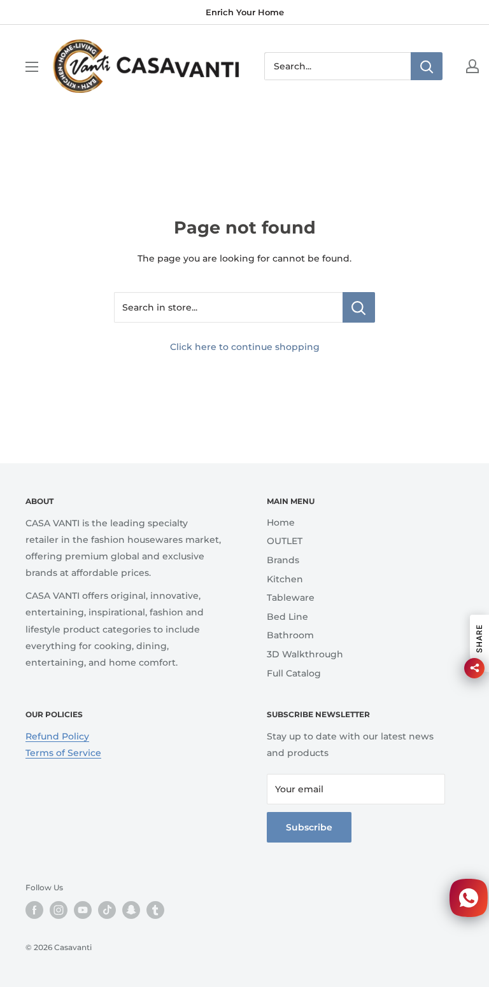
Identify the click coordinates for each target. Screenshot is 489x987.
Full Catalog (294, 673)
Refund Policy (57, 736)
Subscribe (309, 827)
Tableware (291, 597)
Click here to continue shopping (245, 347)
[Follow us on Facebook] (34, 910)
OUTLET (284, 541)
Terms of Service (63, 753)
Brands (283, 560)
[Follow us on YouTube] (83, 910)
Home (281, 522)
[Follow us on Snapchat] (131, 910)
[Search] (427, 66)
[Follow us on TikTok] (107, 910)
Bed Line (287, 616)
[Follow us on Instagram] (58, 910)
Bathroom (290, 635)
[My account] (472, 66)
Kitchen (285, 579)
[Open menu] (31, 67)
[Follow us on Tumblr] (155, 910)
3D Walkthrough (305, 654)
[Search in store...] (359, 307)
